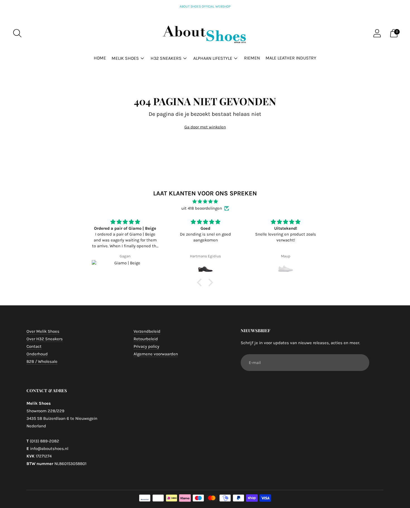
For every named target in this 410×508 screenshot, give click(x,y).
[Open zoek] (17, 33)
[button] (201, 282)
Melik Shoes (125, 58)
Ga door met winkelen (205, 127)
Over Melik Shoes (42, 331)
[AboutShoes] (205, 33)
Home (100, 58)
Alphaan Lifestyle (212, 58)
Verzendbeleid (147, 331)
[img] (205, 201)
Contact (34, 346)
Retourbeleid (146, 338)
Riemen (252, 58)
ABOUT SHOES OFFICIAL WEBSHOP (205, 6)
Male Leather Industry (291, 58)
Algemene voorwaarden (156, 353)
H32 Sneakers (166, 58)
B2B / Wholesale (41, 361)
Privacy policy (146, 346)
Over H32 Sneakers (44, 338)
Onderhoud (37, 353)
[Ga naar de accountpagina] (377, 33)
